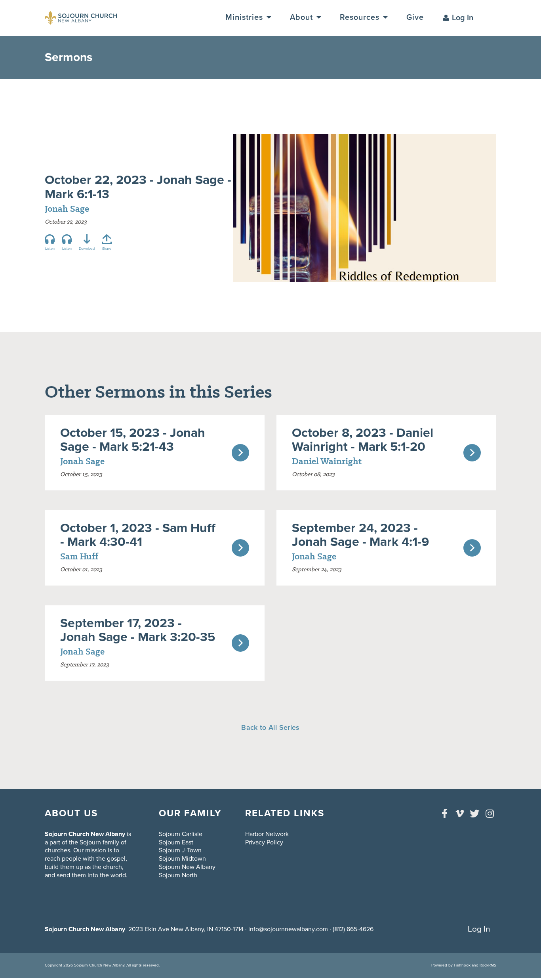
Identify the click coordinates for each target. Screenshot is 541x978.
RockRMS (488, 965)
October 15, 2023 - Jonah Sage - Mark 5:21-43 (132, 439)
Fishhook (462, 965)
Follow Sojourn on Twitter (474, 813)
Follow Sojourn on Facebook (444, 813)
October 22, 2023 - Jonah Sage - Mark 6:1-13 (138, 186)
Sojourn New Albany (187, 867)
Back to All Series (270, 727)
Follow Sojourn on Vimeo (459, 813)
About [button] (302, 17)
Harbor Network (267, 834)
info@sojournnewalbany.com (288, 929)
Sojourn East (176, 842)
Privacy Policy (264, 842)
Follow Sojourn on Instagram (489, 813)
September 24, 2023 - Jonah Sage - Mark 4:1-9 (360, 535)
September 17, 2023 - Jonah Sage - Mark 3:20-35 (137, 630)
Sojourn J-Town (180, 850)
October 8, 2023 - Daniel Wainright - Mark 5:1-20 (362, 439)
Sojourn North (178, 875)
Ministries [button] (245, 17)
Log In (462, 18)
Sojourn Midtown (182, 859)
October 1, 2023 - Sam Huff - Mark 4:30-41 (137, 535)
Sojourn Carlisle (180, 834)
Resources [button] (361, 17)
